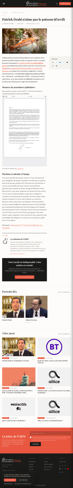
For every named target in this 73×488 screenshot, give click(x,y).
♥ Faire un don (65, 3)
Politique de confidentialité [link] (23, 483)
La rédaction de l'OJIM (8, 23)
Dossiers (31, 464)
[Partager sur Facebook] (56, 62)
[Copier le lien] (53, 65)
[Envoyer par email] (67, 62)
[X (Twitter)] (59, 469)
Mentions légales (48, 464)
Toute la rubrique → (64, 334)
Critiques (31, 467)
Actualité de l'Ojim (17, 12)
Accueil (5, 12)
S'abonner (35, 444)
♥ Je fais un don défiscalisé (24, 277)
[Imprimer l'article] (56, 65)
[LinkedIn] (59, 472)
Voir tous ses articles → (18, 254)
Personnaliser (8, 483)
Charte (46, 461)
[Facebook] (62, 469)
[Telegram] (65, 469)
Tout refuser (23, 480)
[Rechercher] (57, 3)
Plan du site (47, 469)
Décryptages (32, 461)
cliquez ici (20, 168)
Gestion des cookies (40, 485)
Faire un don (62, 461)
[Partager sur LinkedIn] (60, 62)
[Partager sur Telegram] (63, 62)
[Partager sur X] (53, 62)
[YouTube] (68, 469)
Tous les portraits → (64, 292)
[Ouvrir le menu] (3, 3)
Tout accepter (10, 480)
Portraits (31, 469)
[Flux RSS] (62, 472)
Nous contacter (48, 467)
